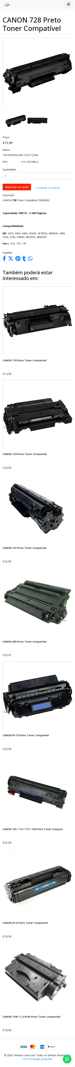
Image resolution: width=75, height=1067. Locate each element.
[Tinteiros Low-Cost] (6, 4)
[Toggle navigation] (68, 4)
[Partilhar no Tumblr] (24, 259)
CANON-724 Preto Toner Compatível (25, 454)
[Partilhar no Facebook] (4, 259)
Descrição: (8, 195)
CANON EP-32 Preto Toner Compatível (26, 735)
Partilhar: (8, 252)
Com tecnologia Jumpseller (37, 1059)
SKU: (5, 161)
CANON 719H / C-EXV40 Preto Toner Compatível (31, 1016)
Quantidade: (9, 169)
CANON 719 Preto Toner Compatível (24, 360)
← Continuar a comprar (46, 187)
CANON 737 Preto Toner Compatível (24, 548)
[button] (5, 84)
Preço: (6, 137)
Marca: (6, 149)
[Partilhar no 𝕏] (10, 259)
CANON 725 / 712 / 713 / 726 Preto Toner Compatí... (34, 829)
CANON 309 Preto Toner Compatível (24, 641)
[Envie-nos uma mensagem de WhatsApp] (67, 1059)
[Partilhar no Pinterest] (17, 259)
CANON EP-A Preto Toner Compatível (25, 922)
